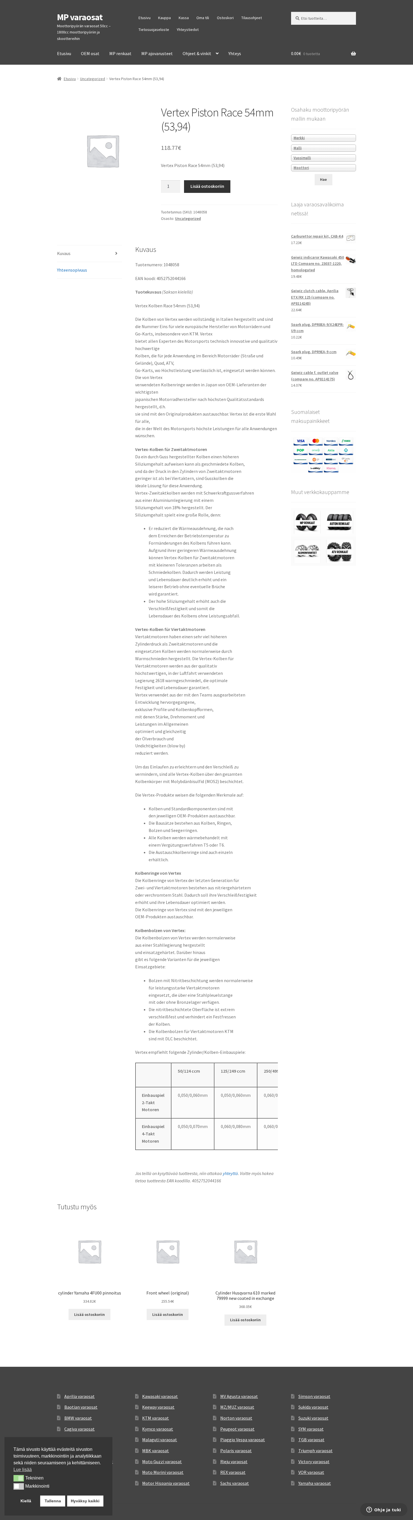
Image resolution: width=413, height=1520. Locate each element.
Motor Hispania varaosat (166, 1483)
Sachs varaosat (234, 1483)
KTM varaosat (155, 1418)
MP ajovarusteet (157, 53)
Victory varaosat (314, 1461)
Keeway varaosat (158, 1407)
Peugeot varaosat (237, 1429)
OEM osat (90, 53)
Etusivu (145, 17)
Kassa (184, 17)
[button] (18, 1478)
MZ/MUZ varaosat (237, 1407)
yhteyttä (230, 1173)
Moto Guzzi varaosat (162, 1461)
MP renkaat (120, 53)
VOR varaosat (311, 1472)
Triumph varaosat (315, 1450)
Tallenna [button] (53, 1501)
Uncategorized (92, 78)
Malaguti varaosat (159, 1439)
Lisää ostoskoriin (207, 186)
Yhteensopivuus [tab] (72, 270)
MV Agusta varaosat (239, 1396)
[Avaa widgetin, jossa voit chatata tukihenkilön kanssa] (383, 1510)
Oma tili (202, 17)
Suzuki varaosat (313, 1418)
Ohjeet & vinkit (197, 53)
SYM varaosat (311, 1429)
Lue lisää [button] (22, 1469)
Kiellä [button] (26, 1501)
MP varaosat (80, 17)
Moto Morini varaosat (162, 1472)
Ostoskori (225, 17)
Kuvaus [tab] (64, 253)
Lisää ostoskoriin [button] (89, 1314)
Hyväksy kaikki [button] (85, 1501)
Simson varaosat (314, 1396)
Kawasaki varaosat (160, 1396)
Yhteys (234, 53)
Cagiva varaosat (79, 1429)
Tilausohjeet (251, 17)
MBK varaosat (155, 1450)
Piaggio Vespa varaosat (242, 1439)
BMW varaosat (78, 1418)
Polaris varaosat (236, 1450)
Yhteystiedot (188, 29)
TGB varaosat (311, 1439)
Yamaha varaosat (314, 1483)
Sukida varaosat (313, 1407)
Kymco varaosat (157, 1429)
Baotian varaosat (80, 1407)
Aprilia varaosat (79, 1396)
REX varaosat (233, 1472)
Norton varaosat (236, 1418)
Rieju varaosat (234, 1461)
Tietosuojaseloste (154, 29)
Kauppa (164, 17)
